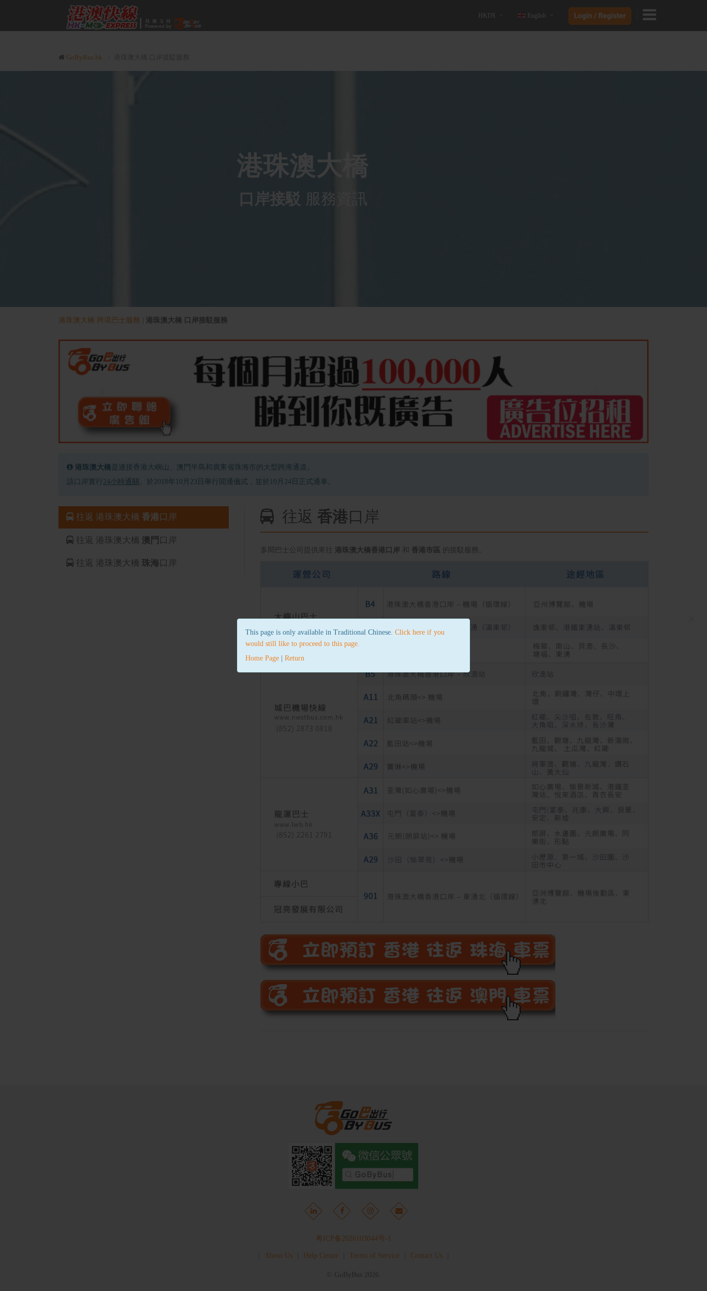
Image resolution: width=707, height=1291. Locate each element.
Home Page (262, 658)
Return (294, 658)
